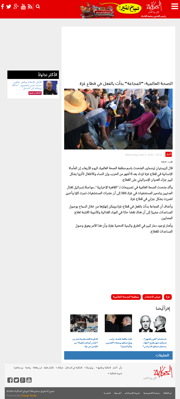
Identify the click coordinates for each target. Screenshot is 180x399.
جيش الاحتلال (152, 297)
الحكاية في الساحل (73, 367)
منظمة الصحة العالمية (126, 297)
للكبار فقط (49, 367)
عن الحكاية (167, 393)
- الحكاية (164, 162)
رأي (120, 367)
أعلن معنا (117, 393)
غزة (168, 297)
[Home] (154, 9)
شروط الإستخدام (132, 393)
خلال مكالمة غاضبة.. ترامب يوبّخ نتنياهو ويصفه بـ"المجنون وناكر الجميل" (119, 343)
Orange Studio (29, 395)
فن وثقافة (37, 367)
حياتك (60, 367)
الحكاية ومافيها (104, 367)
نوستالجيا (18, 367)
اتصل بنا (107, 393)
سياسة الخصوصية (151, 393)
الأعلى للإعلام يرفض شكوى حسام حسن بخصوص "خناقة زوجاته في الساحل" (27, 85)
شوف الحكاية (115, 373)
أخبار (168, 154)
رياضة (28, 367)
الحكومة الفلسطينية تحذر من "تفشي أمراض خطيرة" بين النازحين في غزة (85, 343)
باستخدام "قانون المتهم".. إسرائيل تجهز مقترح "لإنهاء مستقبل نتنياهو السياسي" (154, 343)
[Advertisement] (118, 53)
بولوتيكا (90, 367)
